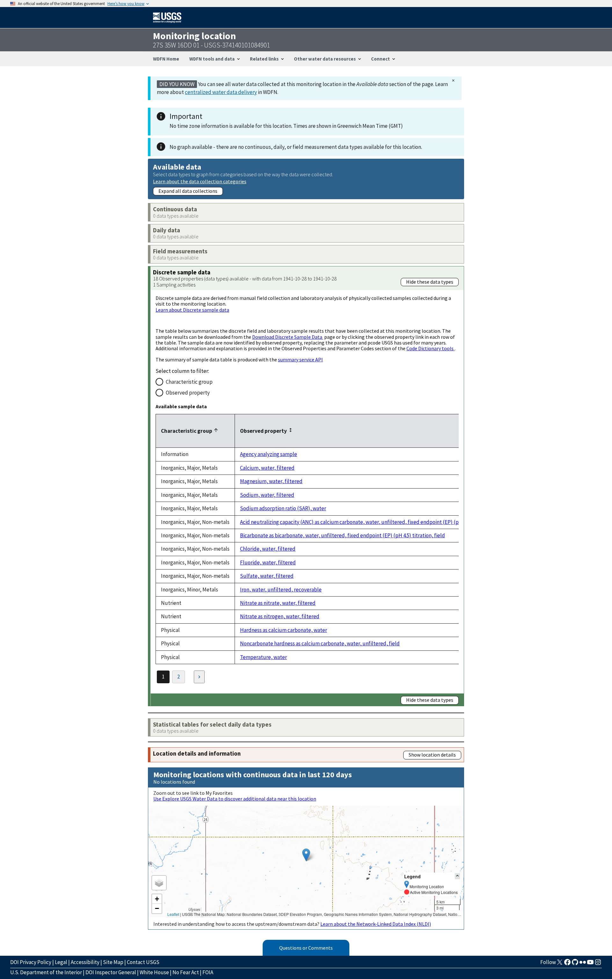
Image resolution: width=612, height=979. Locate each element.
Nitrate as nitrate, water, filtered (278, 602)
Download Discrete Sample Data (287, 337)
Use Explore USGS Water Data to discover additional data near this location (234, 798)
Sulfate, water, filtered (267, 575)
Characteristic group (189, 381)
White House (154, 972)
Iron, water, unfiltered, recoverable (281, 589)
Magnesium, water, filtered (271, 481)
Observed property (188, 392)
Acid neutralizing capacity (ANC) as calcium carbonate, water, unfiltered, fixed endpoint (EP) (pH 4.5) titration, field (372, 522)
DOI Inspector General (110, 972)
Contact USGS (143, 962)
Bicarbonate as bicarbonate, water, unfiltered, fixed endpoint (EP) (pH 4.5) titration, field (342, 535)
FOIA (207, 972)
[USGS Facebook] (567, 964)
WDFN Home (166, 59)
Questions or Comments (306, 948)
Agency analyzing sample (268, 454)
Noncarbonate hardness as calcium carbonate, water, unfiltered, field (320, 643)
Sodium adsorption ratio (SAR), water (283, 508)
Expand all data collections (187, 191)
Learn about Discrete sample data (192, 310)
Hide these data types (429, 282)
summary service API (300, 359)
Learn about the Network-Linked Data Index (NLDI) (375, 924)
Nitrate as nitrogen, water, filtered (279, 616)
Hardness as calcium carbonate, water (283, 630)
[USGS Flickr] (582, 964)
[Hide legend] (457, 876)
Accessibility (85, 962)
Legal (61, 962)
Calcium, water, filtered (267, 467)
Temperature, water (263, 657)
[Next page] (199, 677)
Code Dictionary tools (430, 348)
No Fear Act (185, 972)
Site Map (113, 962)
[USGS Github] (575, 964)
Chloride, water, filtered (267, 548)
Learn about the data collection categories (199, 181)
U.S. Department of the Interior (46, 972)
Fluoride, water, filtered (268, 562)
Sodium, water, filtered (267, 494)
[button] (306, 854)
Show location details (432, 754)
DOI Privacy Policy (30, 962)
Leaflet (173, 914)
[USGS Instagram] (598, 964)
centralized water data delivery (221, 92)
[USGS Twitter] (560, 964)
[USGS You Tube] (590, 964)
